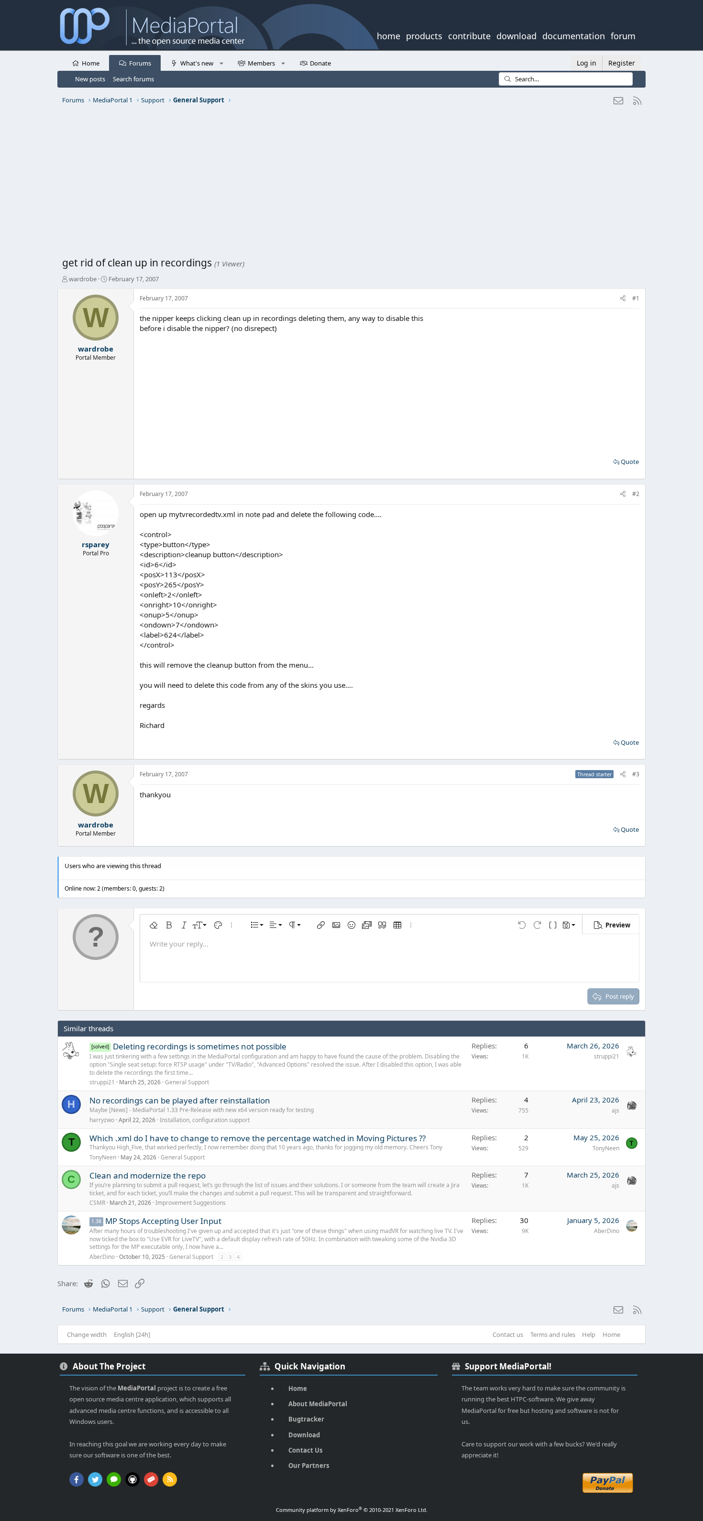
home (388, 35)
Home (90, 63)
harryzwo (101, 1120)
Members (261, 63)
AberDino (102, 1257)
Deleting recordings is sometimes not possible (199, 1046)
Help (588, 1334)
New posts (90, 79)
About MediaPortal (317, 1404)
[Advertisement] (349, 184)
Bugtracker (306, 1419)
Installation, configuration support (205, 1120)
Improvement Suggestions (190, 1203)
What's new (196, 63)
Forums (140, 63)
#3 (635, 774)
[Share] (623, 298)
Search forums (133, 79)
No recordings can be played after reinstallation (179, 1100)
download (516, 35)
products (424, 35)
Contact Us (305, 1450)
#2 (635, 494)
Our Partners (308, 1465)
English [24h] (132, 1334)
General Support (187, 1082)
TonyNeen (102, 1157)
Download (304, 1435)
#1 (635, 298)
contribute (469, 35)
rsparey (96, 544)
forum (623, 35)
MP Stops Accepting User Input (163, 1220)
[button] (221, 62)
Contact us (508, 1334)
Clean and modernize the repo (147, 1175)
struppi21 (102, 1082)
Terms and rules (552, 1334)
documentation (573, 35)
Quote (630, 461)
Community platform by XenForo (352, 1509)
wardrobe (83, 279)
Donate (320, 63)
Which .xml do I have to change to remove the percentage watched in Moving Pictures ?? (257, 1138)
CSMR (97, 1203)
